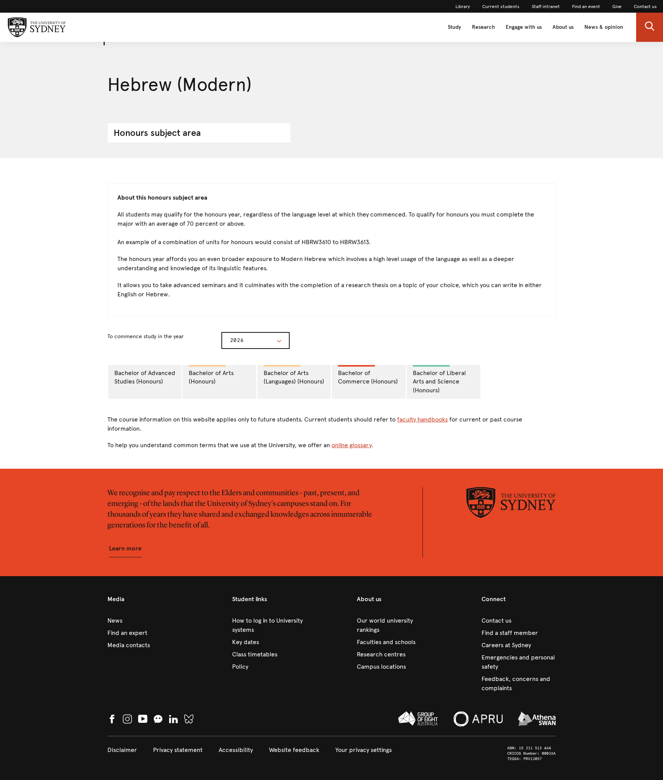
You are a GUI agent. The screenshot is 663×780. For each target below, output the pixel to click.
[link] (462, 6)
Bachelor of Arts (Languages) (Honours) (294, 377)
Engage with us (524, 27)
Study (454, 27)
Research (483, 27)
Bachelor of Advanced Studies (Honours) (144, 377)
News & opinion (603, 27)
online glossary (351, 445)
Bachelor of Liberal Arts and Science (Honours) (439, 381)
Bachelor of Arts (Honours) (211, 377)
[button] (649, 27)
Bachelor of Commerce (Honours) (368, 377)
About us (563, 27)
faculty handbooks (422, 419)
